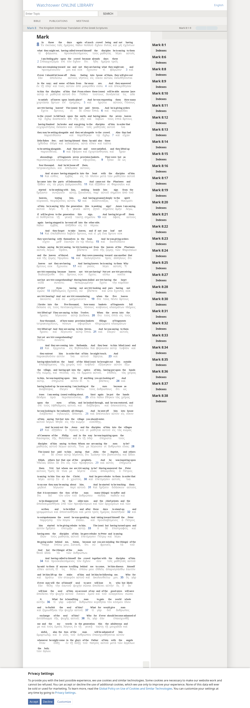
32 (129, 512)
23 (110, 356)
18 (49, 291)
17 (75, 266)
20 (94, 315)
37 (87, 610)
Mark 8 (31, 28)
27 (42, 430)
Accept (34, 702)
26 (87, 413)
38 (83, 618)
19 (93, 299)
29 (97, 463)
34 (42, 561)
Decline (48, 702)
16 (73, 258)
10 (42, 176)
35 (122, 577)
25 (87, 397)
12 (79, 201)
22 (42, 348)
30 (86, 479)
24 (118, 381)
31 (90, 487)
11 (86, 184)
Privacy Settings (65, 693)
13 (99, 217)
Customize (64, 702)
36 (49, 602)
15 (98, 241)
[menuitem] (223, 13)
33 (90, 528)
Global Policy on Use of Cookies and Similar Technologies (135, 688)
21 (95, 332)
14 (42, 233)
